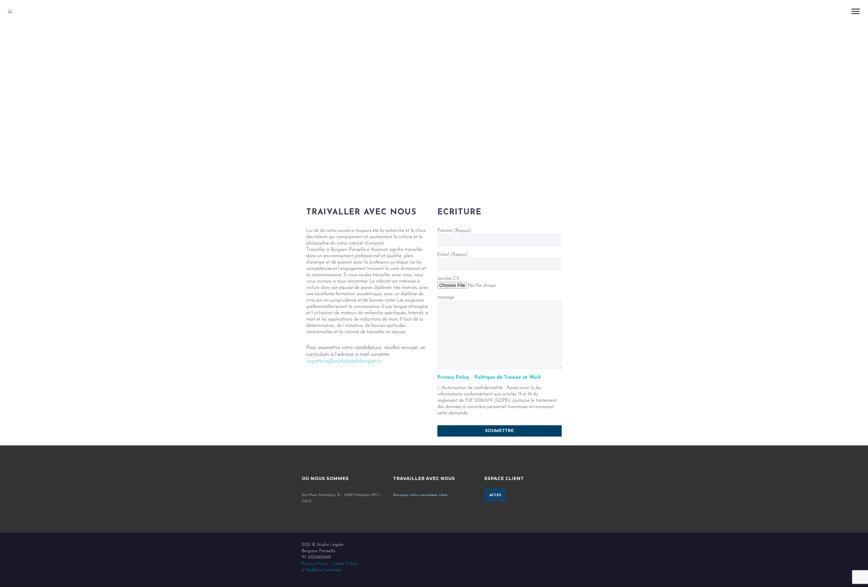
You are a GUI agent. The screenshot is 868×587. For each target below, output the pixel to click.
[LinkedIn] (559, 545)
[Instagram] (565, 545)
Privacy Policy (315, 563)
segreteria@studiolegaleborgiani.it (344, 361)
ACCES (495, 495)
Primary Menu (855, 11)
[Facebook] (553, 545)
